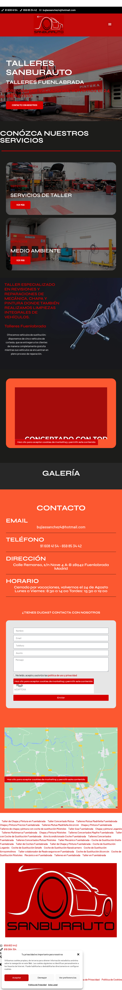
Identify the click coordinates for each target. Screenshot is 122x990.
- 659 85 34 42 (70, 546)
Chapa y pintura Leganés (108, 828)
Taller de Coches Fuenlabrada (32, 843)
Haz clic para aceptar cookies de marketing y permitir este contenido (56, 442)
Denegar (42, 977)
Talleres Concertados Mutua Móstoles (36, 839)
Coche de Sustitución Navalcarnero (63, 847)
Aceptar (16, 977)
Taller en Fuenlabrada (94, 855)
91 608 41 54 (49, 546)
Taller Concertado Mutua (61, 821)
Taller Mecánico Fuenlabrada (73, 839)
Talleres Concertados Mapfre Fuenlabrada (91, 832)
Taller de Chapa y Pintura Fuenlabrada (70, 843)
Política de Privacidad (88, 979)
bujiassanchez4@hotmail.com (61, 527)
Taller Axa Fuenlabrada (80, 828)
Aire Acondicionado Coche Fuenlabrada (64, 836)
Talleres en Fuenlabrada (67, 855)
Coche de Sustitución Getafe (26, 847)
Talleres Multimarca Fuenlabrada (19, 832)
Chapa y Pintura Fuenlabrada (96, 824)
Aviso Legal (53, 984)
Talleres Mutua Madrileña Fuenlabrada (96, 821)
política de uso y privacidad (62, 675)
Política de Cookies (112, 979)
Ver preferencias (67, 977)
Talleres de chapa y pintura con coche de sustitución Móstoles (33, 828)
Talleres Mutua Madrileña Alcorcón (60, 824)
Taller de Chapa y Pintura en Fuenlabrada (24, 821)
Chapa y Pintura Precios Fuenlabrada (20, 824)
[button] (78, 954)
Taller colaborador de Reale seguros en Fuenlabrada (46, 851)
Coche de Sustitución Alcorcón (92, 851)
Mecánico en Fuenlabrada (38, 855)
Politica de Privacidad (37, 984)
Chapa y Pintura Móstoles (52, 832)
